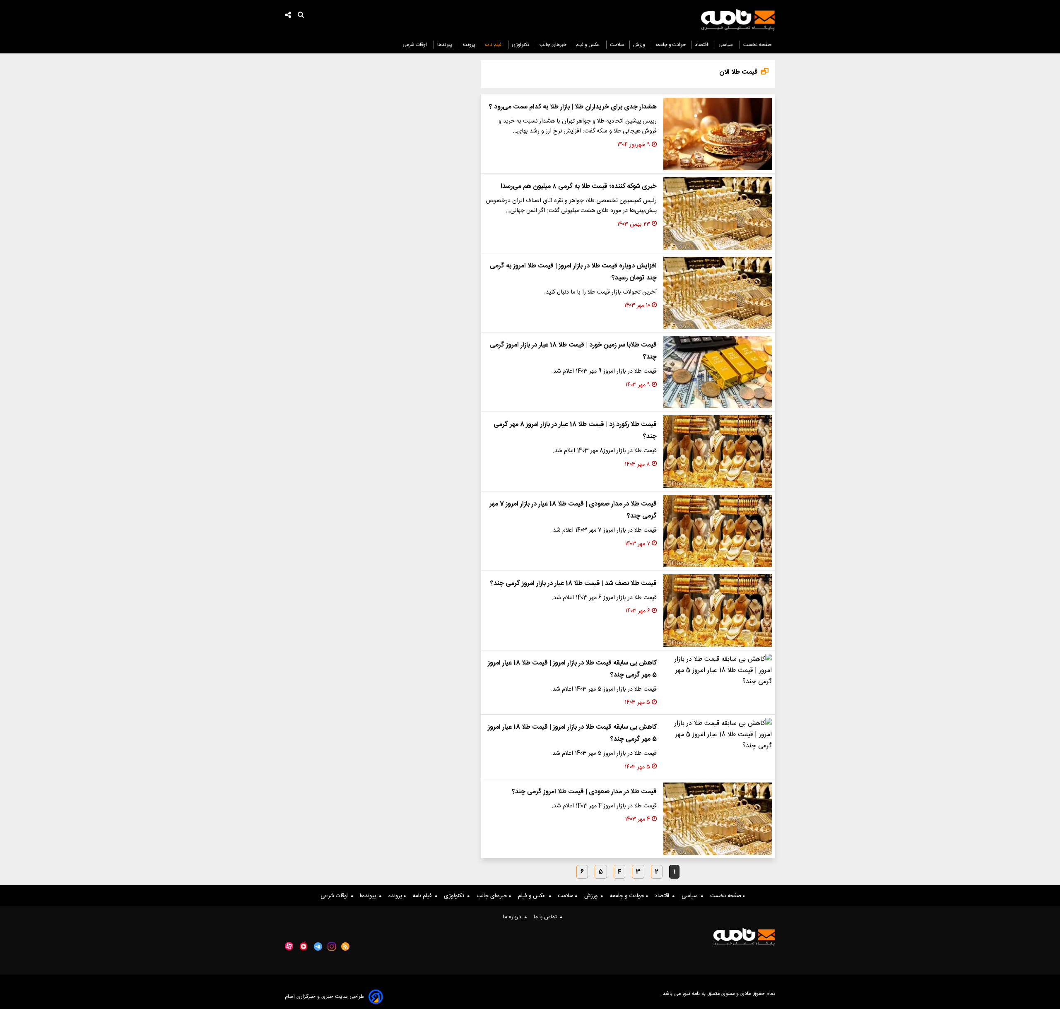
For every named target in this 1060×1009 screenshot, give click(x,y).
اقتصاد (702, 45)
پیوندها (445, 45)
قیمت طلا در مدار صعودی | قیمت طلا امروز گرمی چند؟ (584, 791)
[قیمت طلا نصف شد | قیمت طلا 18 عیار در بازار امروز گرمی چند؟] (717, 610)
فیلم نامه (493, 45)
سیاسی (726, 45)
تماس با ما (547, 917)
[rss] (345, 946)
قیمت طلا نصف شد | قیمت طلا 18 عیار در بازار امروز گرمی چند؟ (573, 583)
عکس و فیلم (588, 45)
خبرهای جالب (553, 45)
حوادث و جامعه (670, 45)
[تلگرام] (318, 946)
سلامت (617, 45)
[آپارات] (289, 946)
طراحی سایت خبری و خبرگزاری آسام (324, 996)
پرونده (469, 45)
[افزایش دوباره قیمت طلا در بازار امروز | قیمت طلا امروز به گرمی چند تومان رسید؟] (717, 293)
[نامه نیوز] (738, 19)
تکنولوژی (521, 45)
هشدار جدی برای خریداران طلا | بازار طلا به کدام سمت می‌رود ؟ (573, 107)
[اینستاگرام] (332, 946)
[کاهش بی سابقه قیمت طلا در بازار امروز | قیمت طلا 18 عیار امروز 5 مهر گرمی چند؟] (717, 670)
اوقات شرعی (415, 45)
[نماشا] (303, 946)
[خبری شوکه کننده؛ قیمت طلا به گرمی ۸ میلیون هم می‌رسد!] (717, 213)
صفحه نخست (757, 45)
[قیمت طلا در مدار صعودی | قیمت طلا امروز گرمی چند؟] (717, 819)
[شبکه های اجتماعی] (288, 16)
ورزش (639, 45)
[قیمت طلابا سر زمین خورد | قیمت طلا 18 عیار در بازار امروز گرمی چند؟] (717, 372)
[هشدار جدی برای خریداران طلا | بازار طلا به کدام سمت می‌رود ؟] (717, 134)
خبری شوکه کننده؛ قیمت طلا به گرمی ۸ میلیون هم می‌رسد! (579, 186)
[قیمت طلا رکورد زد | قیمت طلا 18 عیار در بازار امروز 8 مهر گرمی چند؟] (717, 451)
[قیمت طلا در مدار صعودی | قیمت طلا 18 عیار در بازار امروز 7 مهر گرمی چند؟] (717, 531)
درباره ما (514, 917)
